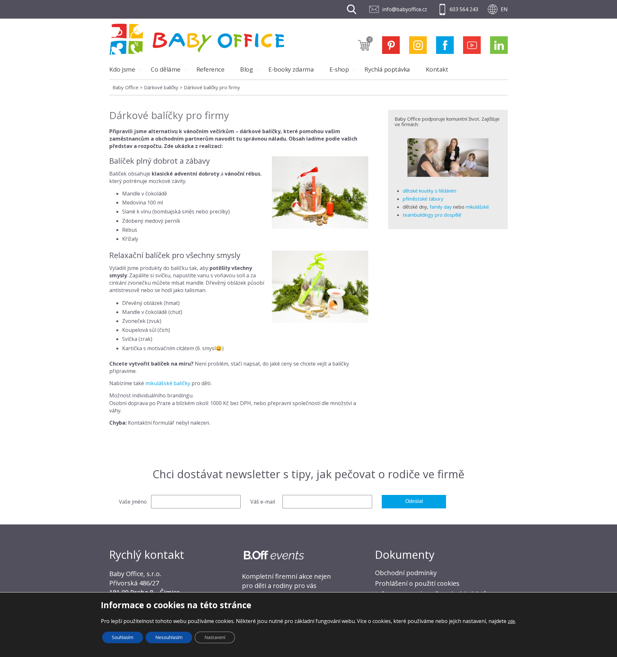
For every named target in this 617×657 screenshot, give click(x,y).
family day (441, 206)
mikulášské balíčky (167, 383)
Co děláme (166, 69)
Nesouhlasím (169, 637)
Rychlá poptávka (387, 69)
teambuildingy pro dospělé (432, 215)
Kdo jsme (122, 69)
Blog (246, 69)
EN (504, 9)
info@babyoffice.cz (404, 9)
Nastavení (214, 637)
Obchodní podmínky (406, 572)
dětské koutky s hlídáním (429, 190)
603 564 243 (464, 9)
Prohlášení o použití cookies (417, 583)
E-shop (339, 69)
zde (511, 621)
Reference (210, 69)
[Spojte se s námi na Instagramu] (418, 45)
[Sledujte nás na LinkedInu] (499, 45)
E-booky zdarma (291, 69)
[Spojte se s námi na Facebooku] (445, 45)
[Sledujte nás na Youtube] (472, 45)
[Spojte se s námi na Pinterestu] (391, 45)
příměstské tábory (423, 198)
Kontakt (437, 69)
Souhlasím (122, 637)
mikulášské (477, 206)
